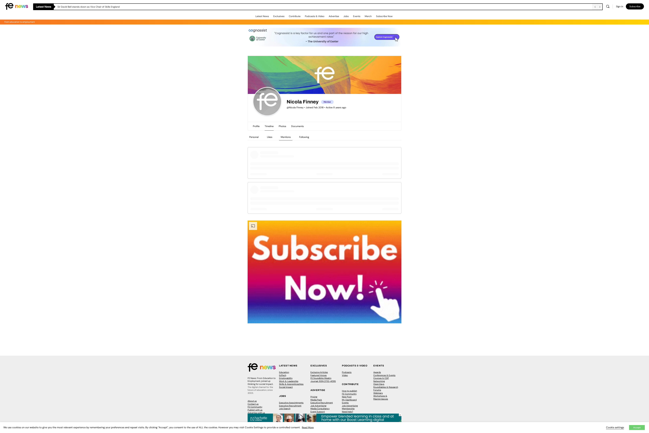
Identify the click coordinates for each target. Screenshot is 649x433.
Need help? (347, 411)
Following (304, 137)
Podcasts (347, 372)
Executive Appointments (291, 402)
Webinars (378, 393)
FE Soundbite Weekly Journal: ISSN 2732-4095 (323, 380)
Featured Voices (318, 375)
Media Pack (316, 399)
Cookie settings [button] (615, 427)
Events (356, 16)
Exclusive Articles (319, 372)
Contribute (295, 16)
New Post (347, 396)
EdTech (282, 375)
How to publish (349, 390)
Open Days (378, 384)
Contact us (253, 404)
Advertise (334, 16)
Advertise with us (256, 412)
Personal (254, 137)
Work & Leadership (288, 381)
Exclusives (278, 16)
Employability (286, 378)
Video (345, 375)
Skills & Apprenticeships (291, 384)
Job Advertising (318, 405)
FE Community (255, 406)
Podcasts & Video (314, 16)
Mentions (286, 137)
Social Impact (286, 387)
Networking (379, 381)
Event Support (317, 411)
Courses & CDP (381, 378)
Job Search (284, 408)
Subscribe (634, 6)
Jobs (346, 16)
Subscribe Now (384, 16)
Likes (269, 137)
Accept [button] (637, 427)
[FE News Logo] (16, 6)
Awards (377, 372)
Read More (308, 427)
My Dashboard (349, 399)
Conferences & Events (384, 375)
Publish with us (255, 410)
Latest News (262, 16)
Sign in (619, 6)
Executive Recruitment (290, 405)
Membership (348, 408)
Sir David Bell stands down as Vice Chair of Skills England (88, 6)
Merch (368, 16)
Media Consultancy (320, 408)
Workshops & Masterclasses (380, 397)
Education (284, 372)
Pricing (313, 396)
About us (252, 401)
